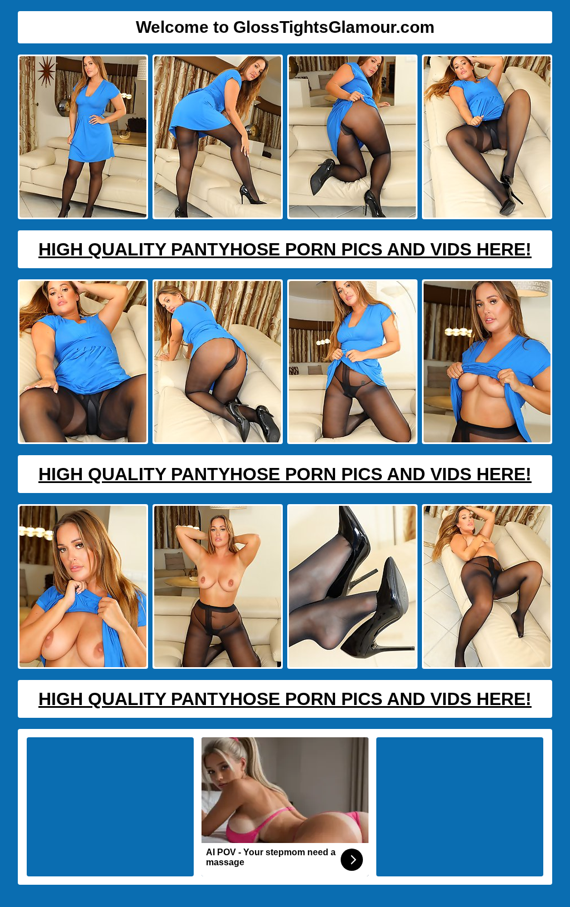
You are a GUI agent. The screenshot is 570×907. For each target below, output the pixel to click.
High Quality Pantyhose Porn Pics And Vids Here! (285, 249)
